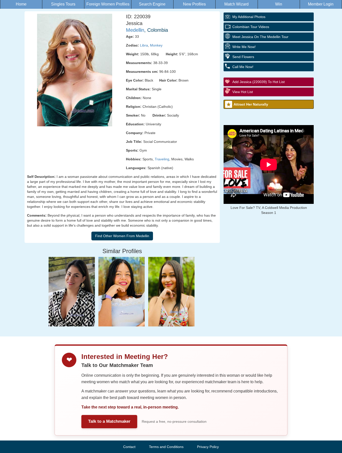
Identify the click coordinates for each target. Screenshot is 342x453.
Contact (129, 447)
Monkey (156, 45)
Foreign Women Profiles (107, 4)
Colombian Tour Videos (250, 27)
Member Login (320, 4)
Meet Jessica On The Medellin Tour (260, 37)
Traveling (162, 159)
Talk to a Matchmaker (109, 421)
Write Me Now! (244, 47)
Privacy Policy (208, 447)
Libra (144, 45)
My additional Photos (248, 17)
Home (21, 4)
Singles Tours (63, 4)
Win (278, 4)
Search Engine (152, 4)
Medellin (135, 30)
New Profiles (194, 4)
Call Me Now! (242, 67)
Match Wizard (236, 4)
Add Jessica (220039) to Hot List (258, 82)
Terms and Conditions (166, 447)
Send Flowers (243, 57)
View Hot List (242, 92)
